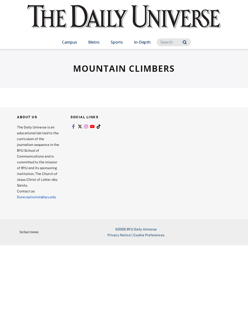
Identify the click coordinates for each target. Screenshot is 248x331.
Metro (94, 42)
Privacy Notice (119, 235)
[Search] (184, 42)
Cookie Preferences (148, 235)
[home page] (124, 22)
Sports (117, 42)
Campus (69, 42)
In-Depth (142, 42)
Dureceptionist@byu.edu (36, 197)
